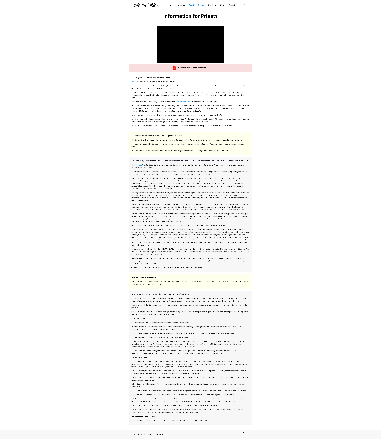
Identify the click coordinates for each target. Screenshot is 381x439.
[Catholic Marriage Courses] (146, 5)
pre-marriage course (184, 102)
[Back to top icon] (245, 434)
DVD (140, 165)
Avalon (133, 82)
